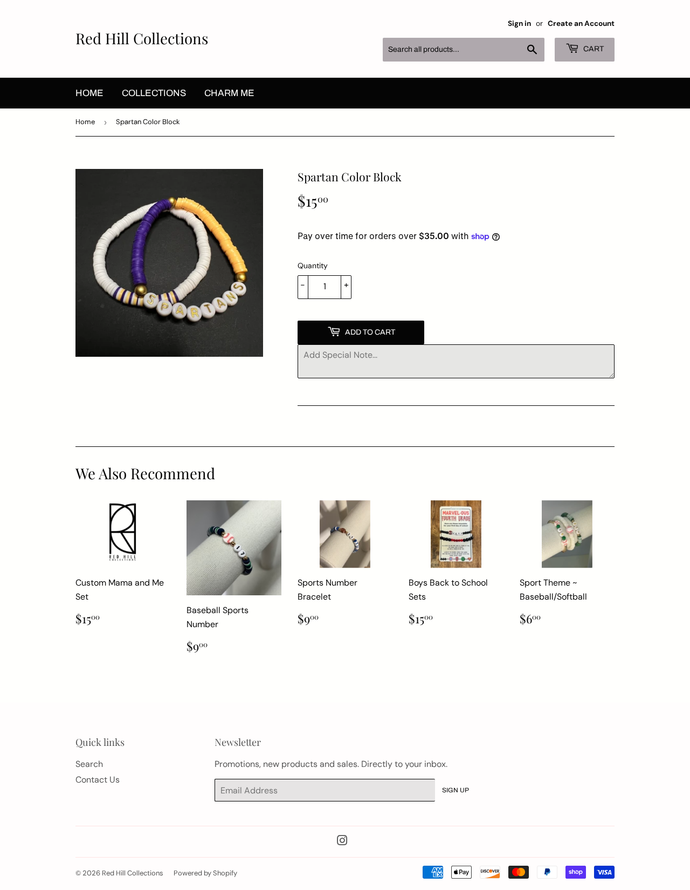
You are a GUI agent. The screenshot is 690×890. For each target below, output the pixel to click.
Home (89, 93)
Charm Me (229, 93)
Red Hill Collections (141, 38)
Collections (154, 93)
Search (89, 764)
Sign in (519, 23)
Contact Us (97, 779)
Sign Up (455, 790)
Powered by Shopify (205, 873)
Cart (593, 49)
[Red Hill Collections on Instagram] (342, 841)
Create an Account (581, 23)
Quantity (313, 265)
